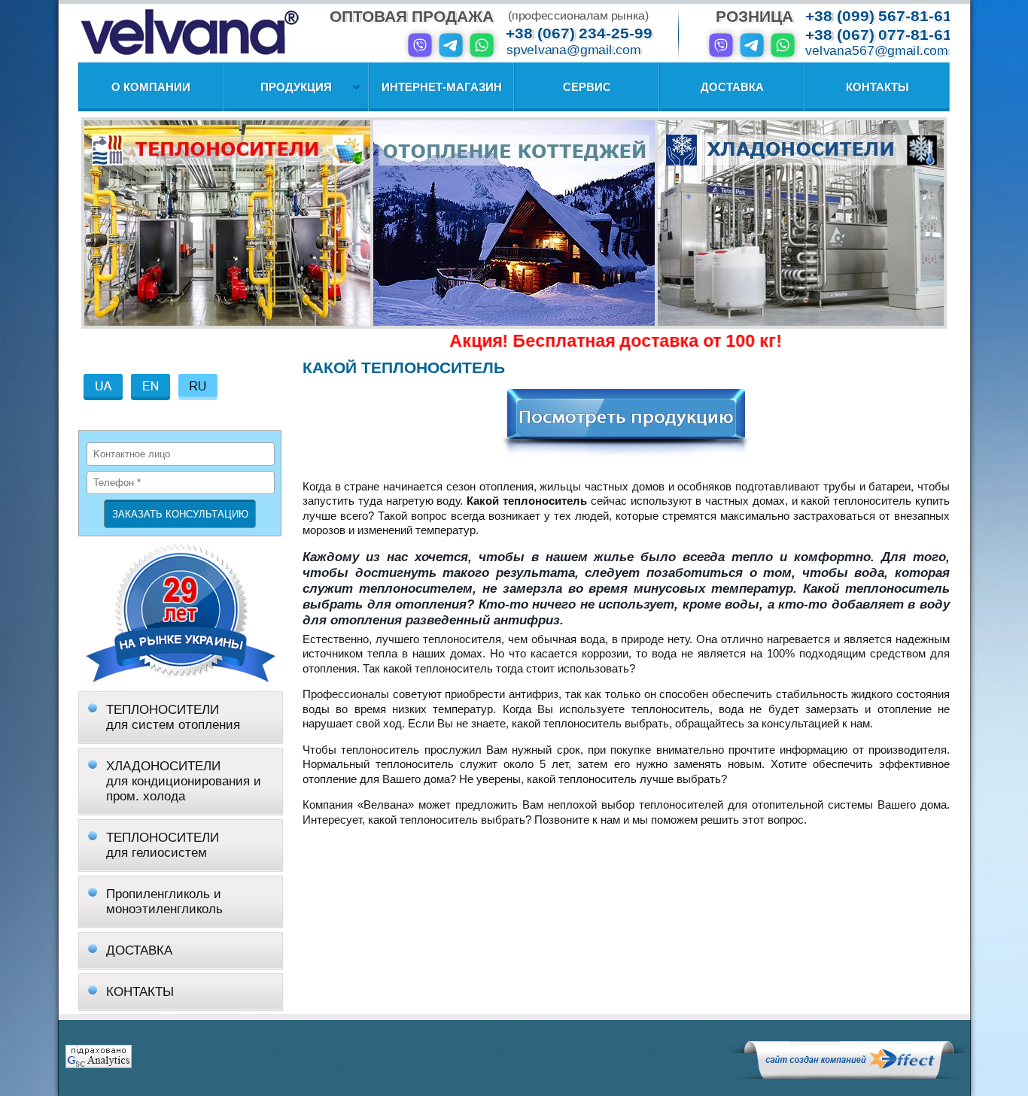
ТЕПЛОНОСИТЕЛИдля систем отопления (173, 717)
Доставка (732, 86)
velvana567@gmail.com (877, 50)
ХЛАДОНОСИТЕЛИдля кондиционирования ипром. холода (183, 781)
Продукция (296, 86)
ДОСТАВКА (139, 950)
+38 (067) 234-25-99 (579, 33)
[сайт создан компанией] (849, 1075)
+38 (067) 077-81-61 (878, 35)
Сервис (587, 86)
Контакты (877, 86)
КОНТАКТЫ (140, 992)
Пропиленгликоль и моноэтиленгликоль (164, 901)
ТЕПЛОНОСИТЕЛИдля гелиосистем (162, 845)
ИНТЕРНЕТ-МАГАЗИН (442, 86)
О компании (150, 86)
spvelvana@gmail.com (573, 50)
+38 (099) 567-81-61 (878, 16)
